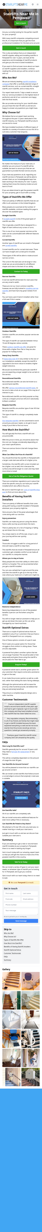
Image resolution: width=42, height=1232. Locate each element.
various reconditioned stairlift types (22, 388)
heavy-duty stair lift (11, 359)
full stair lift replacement (20, 752)
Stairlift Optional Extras (12, 950)
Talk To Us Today (21, 862)
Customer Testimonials (12, 953)
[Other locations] (33, 4)
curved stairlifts (11, 245)
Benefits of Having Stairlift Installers (17, 946)
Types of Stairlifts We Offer (14, 940)
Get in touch (21, 23)
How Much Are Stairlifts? (13, 943)
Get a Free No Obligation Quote (21, 476)
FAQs (6, 957)
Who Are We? (9, 933)
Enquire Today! (21, 665)
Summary (7, 960)
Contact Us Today (21, 271)
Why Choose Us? (10, 936)
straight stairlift (9, 219)
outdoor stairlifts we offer (16, 347)
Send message (21, 921)
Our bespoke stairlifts (10, 421)
